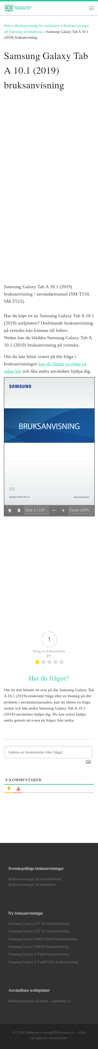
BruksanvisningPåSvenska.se (50, 1032)
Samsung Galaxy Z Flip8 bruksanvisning (38, 954)
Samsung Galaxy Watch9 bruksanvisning (38, 947)
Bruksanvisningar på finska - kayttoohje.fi (39, 1001)
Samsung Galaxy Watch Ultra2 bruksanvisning (42, 939)
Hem (7, 26)
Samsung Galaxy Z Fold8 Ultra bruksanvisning (43, 962)
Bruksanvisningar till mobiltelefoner (35, 879)
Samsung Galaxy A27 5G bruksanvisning (38, 924)
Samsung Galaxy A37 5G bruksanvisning (38, 931)
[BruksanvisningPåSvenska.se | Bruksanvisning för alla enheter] (18, 7)
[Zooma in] (63, 510)
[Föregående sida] (9, 510)
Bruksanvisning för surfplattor (37, 26)
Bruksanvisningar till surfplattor (32, 885)
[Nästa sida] (19, 510)
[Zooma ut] (53, 510)
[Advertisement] (49, 136)
